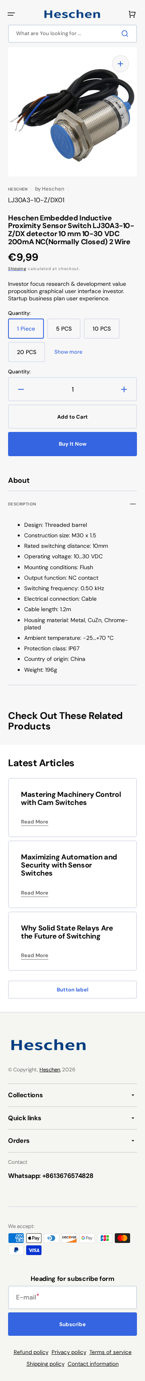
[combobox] (72, 34)
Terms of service (110, 1352)
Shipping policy (45, 1363)
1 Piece (30, 332)
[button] (11, 14)
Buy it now (73, 443)
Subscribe (72, 1324)
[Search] (126, 33)
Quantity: (19, 372)
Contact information (93, 1363)
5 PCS (68, 332)
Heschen (49, 1069)
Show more (68, 352)
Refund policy (31, 1352)
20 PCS (31, 355)
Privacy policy (69, 1352)
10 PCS (106, 332)
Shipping (17, 268)
